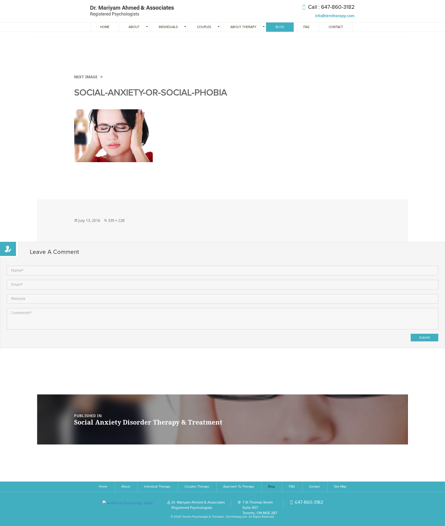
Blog (280, 27)
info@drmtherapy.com (335, 15)
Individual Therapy (157, 486)
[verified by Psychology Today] (127, 503)
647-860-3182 (338, 7)
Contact (336, 27)
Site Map (340, 486)
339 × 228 (116, 220)
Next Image (85, 76)
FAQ (306, 27)
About (125, 486)
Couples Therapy (196, 486)
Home (104, 27)
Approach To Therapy (238, 486)
